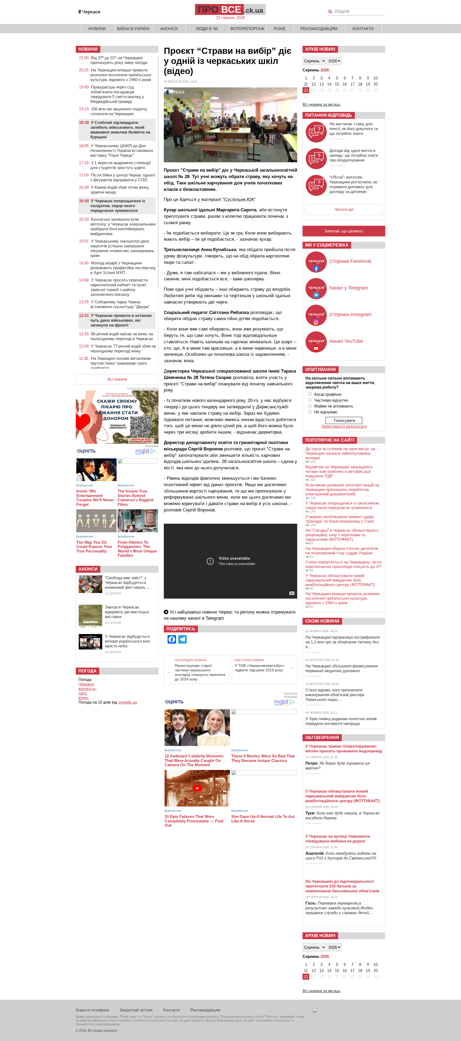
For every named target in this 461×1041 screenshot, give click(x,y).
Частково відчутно (331, 400)
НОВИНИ (88, 49)
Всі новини (117, 379)
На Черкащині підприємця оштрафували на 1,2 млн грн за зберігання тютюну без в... (342, 642)
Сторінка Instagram (350, 314)
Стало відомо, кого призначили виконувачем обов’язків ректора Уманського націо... (334, 695)
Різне (279, 28)
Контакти (363, 28)
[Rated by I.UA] (324, 1014)
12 (314, 84)
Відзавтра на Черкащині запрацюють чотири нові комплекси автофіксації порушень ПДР (339, 471)
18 (360, 84)
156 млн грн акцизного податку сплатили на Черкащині (118, 111)
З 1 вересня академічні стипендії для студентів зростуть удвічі (120, 165)
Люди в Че (207, 28)
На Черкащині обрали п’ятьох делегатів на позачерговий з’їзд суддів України (341, 550)
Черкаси (91, 11)
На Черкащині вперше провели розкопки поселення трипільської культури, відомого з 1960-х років (120, 75)
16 (345, 84)
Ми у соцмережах (326, 245)
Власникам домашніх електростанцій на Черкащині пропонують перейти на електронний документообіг (342, 489)
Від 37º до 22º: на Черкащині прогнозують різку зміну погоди (118, 60)
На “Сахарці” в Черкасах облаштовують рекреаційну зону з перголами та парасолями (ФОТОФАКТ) (342, 535)
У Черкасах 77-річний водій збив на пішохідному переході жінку (123, 348)
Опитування (320, 369)
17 (352, 84)
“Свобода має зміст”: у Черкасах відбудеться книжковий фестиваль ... (127, 582)
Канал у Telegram (348, 287)
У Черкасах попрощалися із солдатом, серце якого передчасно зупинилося (117, 206)
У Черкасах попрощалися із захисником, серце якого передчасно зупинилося (342, 505)
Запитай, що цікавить (343, 231)
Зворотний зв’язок (136, 1010)
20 (375, 84)
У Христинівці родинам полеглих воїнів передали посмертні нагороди (341, 721)
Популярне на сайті (329, 440)
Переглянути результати (344, 426)
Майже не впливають (333, 406)
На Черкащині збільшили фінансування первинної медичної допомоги (341, 668)
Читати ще (343, 209)
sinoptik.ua (127, 702)
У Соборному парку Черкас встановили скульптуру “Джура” (119, 304)
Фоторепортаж (247, 28)
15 (337, 84)
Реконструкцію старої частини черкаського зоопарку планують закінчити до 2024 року (200, 672)
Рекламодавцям (318, 28)
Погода (87, 671)
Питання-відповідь (328, 115)
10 (375, 78)
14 (329, 84)
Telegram (215, 618)
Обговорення (322, 737)
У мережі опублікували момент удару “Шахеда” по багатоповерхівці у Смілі (339, 518)
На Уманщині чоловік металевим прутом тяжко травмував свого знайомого (120, 363)
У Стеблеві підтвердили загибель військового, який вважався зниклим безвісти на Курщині (120, 129)
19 (368, 84)
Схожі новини (322, 621)
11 (306, 84)
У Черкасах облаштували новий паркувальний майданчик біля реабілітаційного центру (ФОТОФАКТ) (340, 580)
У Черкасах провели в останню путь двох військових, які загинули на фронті (121, 320)
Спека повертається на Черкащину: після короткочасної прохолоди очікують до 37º (343, 564)
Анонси (169, 28)
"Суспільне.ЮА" (239, 199)
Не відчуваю (325, 412)
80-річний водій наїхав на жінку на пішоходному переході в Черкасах (121, 336)
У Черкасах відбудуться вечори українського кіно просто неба (127, 641)
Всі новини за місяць (321, 104)
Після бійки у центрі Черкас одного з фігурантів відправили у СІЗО (122, 177)
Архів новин (320, 49)
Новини (97, 28)
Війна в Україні (133, 28)
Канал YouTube (346, 341)
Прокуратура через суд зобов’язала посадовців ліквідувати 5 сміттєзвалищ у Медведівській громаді (117, 94)
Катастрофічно (327, 394)
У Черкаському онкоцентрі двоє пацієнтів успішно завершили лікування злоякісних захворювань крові (122, 248)
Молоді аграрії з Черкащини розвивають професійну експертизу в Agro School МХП (123, 268)
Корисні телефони (92, 1010)
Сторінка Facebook (350, 261)
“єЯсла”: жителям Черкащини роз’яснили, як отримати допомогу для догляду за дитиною (353, 184)
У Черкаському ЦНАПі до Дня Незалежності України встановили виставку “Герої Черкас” (121, 150)
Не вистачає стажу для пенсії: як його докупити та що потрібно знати (353, 129)
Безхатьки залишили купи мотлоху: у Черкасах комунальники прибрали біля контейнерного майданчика (123, 226)
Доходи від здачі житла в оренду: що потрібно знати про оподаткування (353, 155)
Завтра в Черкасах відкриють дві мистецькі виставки (127, 612)
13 (321, 84)
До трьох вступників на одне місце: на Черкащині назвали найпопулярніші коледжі (340, 453)
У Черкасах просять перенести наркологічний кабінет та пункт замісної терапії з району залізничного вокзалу (119, 287)
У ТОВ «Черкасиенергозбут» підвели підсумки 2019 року (260, 667)
